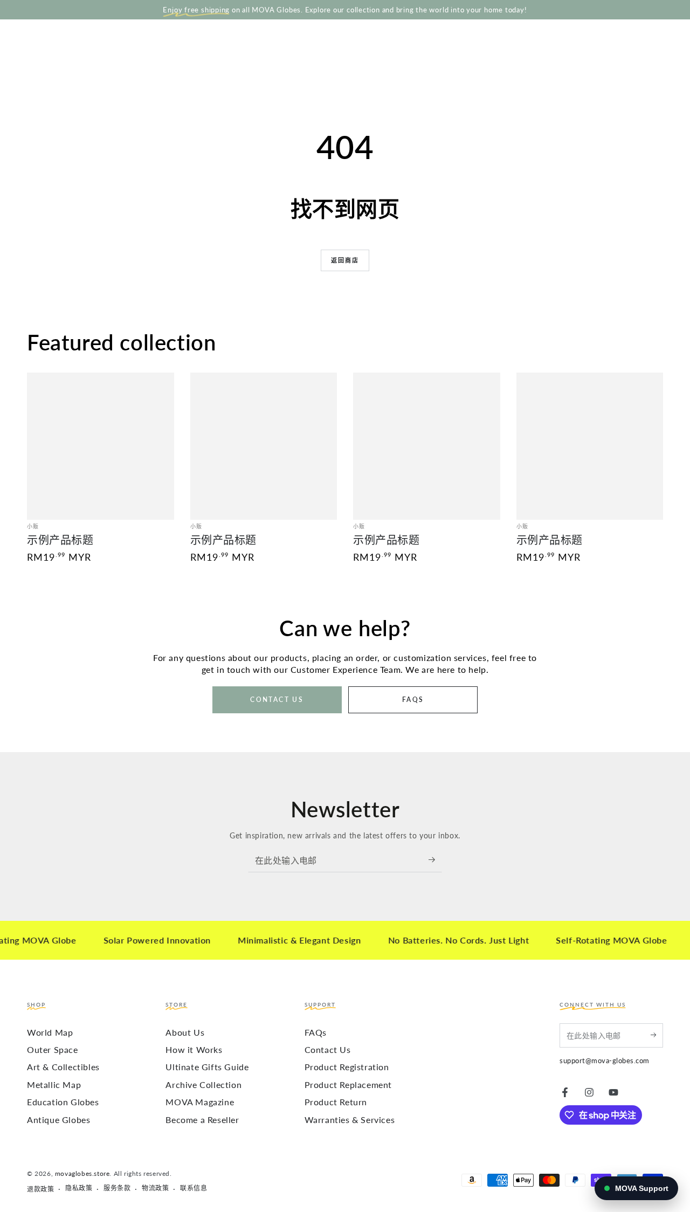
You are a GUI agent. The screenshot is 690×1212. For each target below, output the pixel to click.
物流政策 (155, 1188)
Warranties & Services (350, 1119)
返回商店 (345, 260)
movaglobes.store (82, 1173)
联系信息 (193, 1188)
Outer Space (52, 1049)
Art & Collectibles (63, 1067)
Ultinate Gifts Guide (207, 1067)
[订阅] (435, 860)
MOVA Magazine (199, 1102)
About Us (184, 1032)
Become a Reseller (202, 1119)
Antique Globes (58, 1119)
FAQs (316, 1032)
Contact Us (328, 1049)
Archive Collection (203, 1084)
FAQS (413, 699)
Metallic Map (54, 1084)
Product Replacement (348, 1084)
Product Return (336, 1102)
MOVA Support (641, 1188)
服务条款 (117, 1188)
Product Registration (347, 1067)
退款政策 (40, 1189)
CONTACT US (276, 699)
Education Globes (63, 1102)
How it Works (193, 1049)
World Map (50, 1032)
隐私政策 (78, 1188)
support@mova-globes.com (605, 1060)
